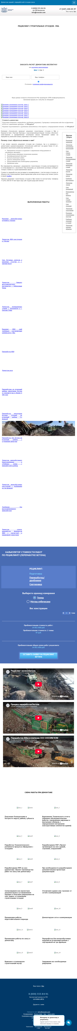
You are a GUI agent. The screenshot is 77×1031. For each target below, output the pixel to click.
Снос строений (68, 205)
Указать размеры (38, 90)
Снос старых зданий (68, 153)
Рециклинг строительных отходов (70, 215)
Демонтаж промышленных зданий (71, 159)
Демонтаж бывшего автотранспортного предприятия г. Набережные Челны (12, 285)
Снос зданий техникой (68, 199)
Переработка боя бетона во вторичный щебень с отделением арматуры (12, 439)
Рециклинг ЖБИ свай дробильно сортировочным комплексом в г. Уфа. (12, 331)
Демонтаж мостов (69, 170)
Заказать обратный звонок (31, 187)
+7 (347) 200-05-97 (67, 9)
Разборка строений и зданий (69, 221)
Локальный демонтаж (69, 141)
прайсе (9, 176)
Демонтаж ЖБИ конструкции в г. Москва (12, 240)
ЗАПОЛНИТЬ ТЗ (38, 777)
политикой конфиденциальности (43, 84)
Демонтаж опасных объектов (69, 227)
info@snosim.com (38, 12)
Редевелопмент (28, 1014)
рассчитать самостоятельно (39, 67)
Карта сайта (51, 1014)
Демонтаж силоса (69, 175)
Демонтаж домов (69, 184)
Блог (45, 1014)
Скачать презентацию (30, 193)
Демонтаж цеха (7, 370)
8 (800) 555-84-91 (38, 8)
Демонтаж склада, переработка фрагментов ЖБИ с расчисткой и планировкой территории (12, 532)
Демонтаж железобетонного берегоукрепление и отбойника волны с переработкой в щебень (12, 463)
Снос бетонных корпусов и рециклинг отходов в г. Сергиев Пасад (12, 262)
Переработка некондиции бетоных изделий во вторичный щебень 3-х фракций (12, 416)
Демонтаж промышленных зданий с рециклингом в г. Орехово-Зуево (12, 308)
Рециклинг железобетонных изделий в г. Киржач (12, 219)
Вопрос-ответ (38, 1014)
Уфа (74, 11)
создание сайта (38, 999)
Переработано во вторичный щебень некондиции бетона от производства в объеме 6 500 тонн (12, 392)
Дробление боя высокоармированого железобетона (12, 509)
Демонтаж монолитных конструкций (69, 146)
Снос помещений (69, 188)
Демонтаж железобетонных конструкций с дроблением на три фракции (12, 486)
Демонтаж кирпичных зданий (69, 165)
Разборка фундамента (70, 179)
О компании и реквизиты (29, 1016)
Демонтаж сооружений (69, 209)
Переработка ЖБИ (8, 352)
